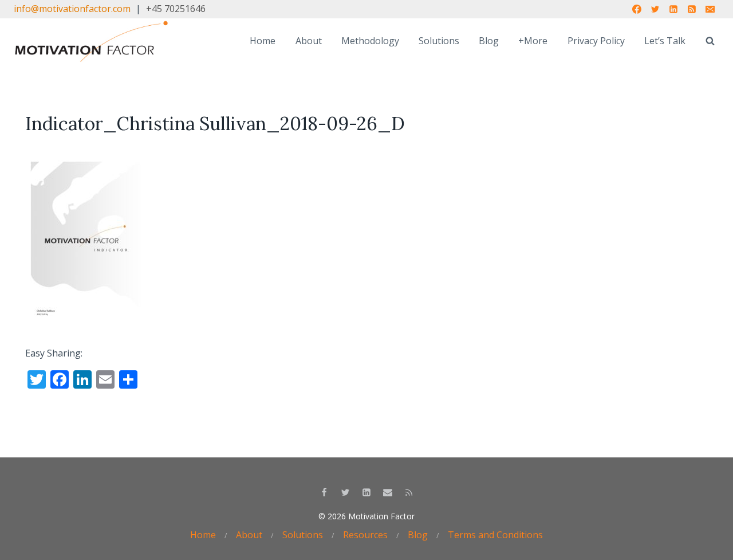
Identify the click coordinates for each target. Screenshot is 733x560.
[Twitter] (655, 9)
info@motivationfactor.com (72, 8)
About (308, 40)
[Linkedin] (673, 9)
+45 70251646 (176, 8)
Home (262, 40)
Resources (365, 534)
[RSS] (692, 9)
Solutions (439, 40)
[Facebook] (637, 9)
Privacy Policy (596, 40)
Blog (489, 40)
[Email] (710, 9)
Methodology (370, 40)
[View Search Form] (710, 41)
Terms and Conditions (495, 534)
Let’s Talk (664, 40)
